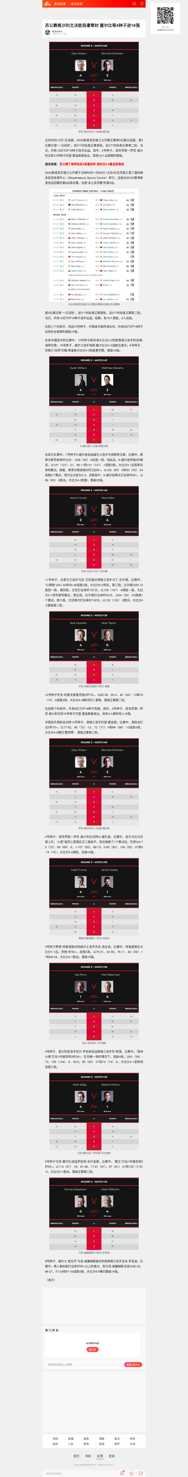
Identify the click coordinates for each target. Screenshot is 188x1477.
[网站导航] (142, 4)
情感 (86, 1444)
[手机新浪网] (47, 4)
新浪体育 (60, 4)
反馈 (100, 1456)
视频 (55, 1439)
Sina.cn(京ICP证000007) (85, 1464)
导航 (88, 1456)
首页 (76, 1456)
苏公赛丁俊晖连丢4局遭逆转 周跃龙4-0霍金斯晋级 (91, 164)
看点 (117, 1439)
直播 (70, 1439)
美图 (86, 1439)
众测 (132, 1444)
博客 (101, 1439)
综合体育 (77, 4)
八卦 (70, 1444)
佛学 (117, 1444)
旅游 (101, 1444)
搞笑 (55, 1444)
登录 (112, 1456)
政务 (132, 1439)
